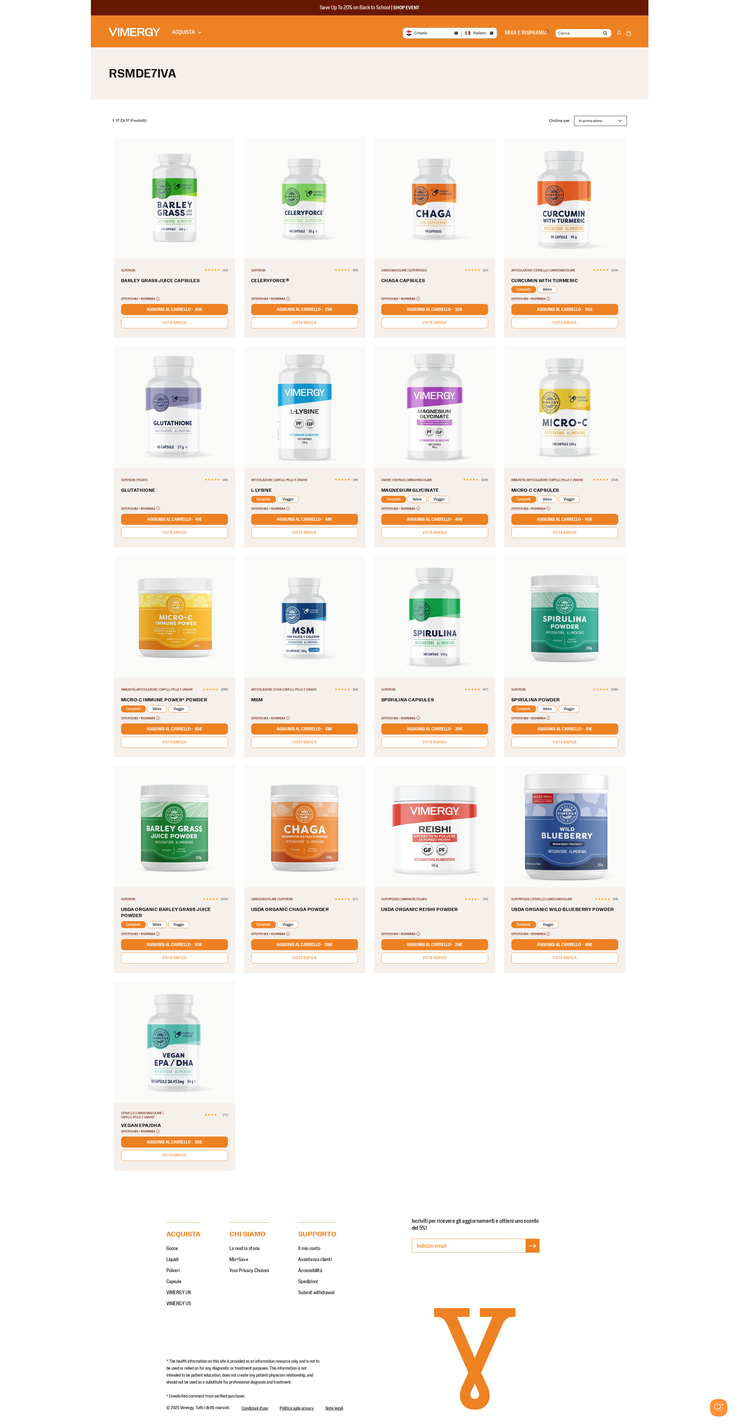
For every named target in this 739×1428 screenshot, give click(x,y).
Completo (524, 289)
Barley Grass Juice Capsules (160, 280)
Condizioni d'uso (255, 1408)
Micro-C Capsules (535, 490)
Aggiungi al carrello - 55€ (174, 1142)
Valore (547, 289)
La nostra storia (244, 1248)
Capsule (173, 1281)
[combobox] (583, 33)
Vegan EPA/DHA (141, 1125)
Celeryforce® (270, 280)
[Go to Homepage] (134, 32)
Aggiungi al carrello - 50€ (565, 309)
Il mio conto (309, 1248)
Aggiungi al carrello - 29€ (434, 944)
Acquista (183, 32)
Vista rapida (174, 323)
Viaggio (288, 499)
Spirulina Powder (535, 700)
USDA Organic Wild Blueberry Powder (562, 909)
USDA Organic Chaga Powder (290, 909)
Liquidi (172, 1259)
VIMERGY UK (178, 1292)
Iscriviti (532, 1252)
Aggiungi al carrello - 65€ (174, 729)
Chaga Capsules (403, 280)
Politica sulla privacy (297, 1408)
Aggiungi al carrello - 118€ (304, 944)
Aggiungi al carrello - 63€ (174, 944)
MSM (257, 700)
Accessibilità (310, 1270)
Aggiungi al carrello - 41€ (174, 519)
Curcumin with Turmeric (544, 280)
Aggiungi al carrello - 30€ (435, 729)
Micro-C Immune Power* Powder (164, 700)
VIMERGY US (178, 1303)
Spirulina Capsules (407, 700)
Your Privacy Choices (249, 1270)
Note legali (334, 1408)
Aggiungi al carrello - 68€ (564, 944)
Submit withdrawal (316, 1292)
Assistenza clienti (315, 1259)
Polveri (172, 1270)
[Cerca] (605, 33)
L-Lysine (261, 490)
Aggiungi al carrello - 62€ (564, 519)
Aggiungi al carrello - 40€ (174, 309)
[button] (628, 34)
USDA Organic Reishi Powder (419, 909)
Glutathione (138, 490)
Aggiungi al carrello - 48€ (304, 519)
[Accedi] (618, 36)
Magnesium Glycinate (410, 490)
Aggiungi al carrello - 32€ (434, 309)
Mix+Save (238, 1259)
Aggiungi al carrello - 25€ (304, 309)
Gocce (172, 1248)
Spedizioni (308, 1281)
